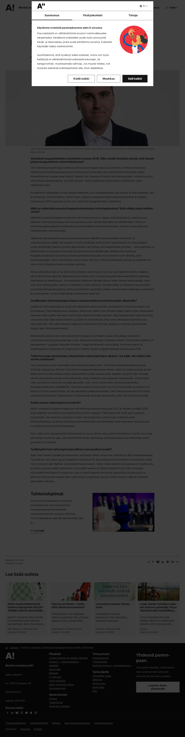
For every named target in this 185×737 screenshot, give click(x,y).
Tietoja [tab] (133, 15)
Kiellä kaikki (81, 78)
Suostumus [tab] (52, 15)
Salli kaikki (135, 78)
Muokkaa (109, 78)
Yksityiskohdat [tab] (93, 15)
